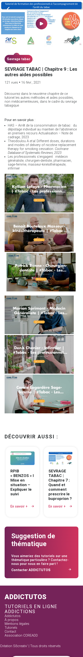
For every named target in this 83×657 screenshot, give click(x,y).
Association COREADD (21, 635)
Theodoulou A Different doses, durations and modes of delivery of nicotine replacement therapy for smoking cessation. (42, 147)
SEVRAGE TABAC (18, 59)
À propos (11, 620)
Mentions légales (17, 624)
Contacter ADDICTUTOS (30, 570)
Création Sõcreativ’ (14, 646)
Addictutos (13, 616)
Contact (10, 632)
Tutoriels (11, 628)
